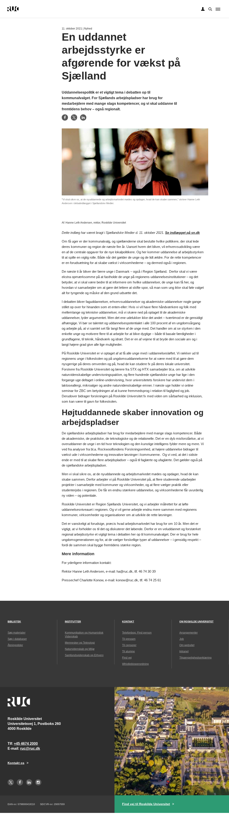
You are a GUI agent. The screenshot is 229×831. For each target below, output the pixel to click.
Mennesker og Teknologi (80, 642)
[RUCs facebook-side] (20, 782)
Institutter (73, 621)
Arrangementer (188, 632)
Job (181, 639)
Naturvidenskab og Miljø (79, 649)
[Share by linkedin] (83, 117)
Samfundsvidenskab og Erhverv (84, 655)
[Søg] (210, 9)
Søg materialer (16, 632)
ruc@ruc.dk (30, 748)
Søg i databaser (17, 639)
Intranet (184, 651)
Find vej (127, 657)
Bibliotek (14, 621)
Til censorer (129, 645)
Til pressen (129, 639)
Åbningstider (15, 645)
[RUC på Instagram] (38, 782)
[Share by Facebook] (65, 117)
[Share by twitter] (74, 117)
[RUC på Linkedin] (29, 782)
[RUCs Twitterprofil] (11, 782)
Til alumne (128, 651)
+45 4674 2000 (26, 743)
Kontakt (128, 621)
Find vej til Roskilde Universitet (146, 804)
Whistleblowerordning (135, 664)
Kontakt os (16, 763)
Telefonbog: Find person (137, 632)
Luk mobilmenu (218, 9)
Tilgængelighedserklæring (195, 657)
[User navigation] (203, 9)
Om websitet (186, 645)
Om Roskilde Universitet (196, 621)
